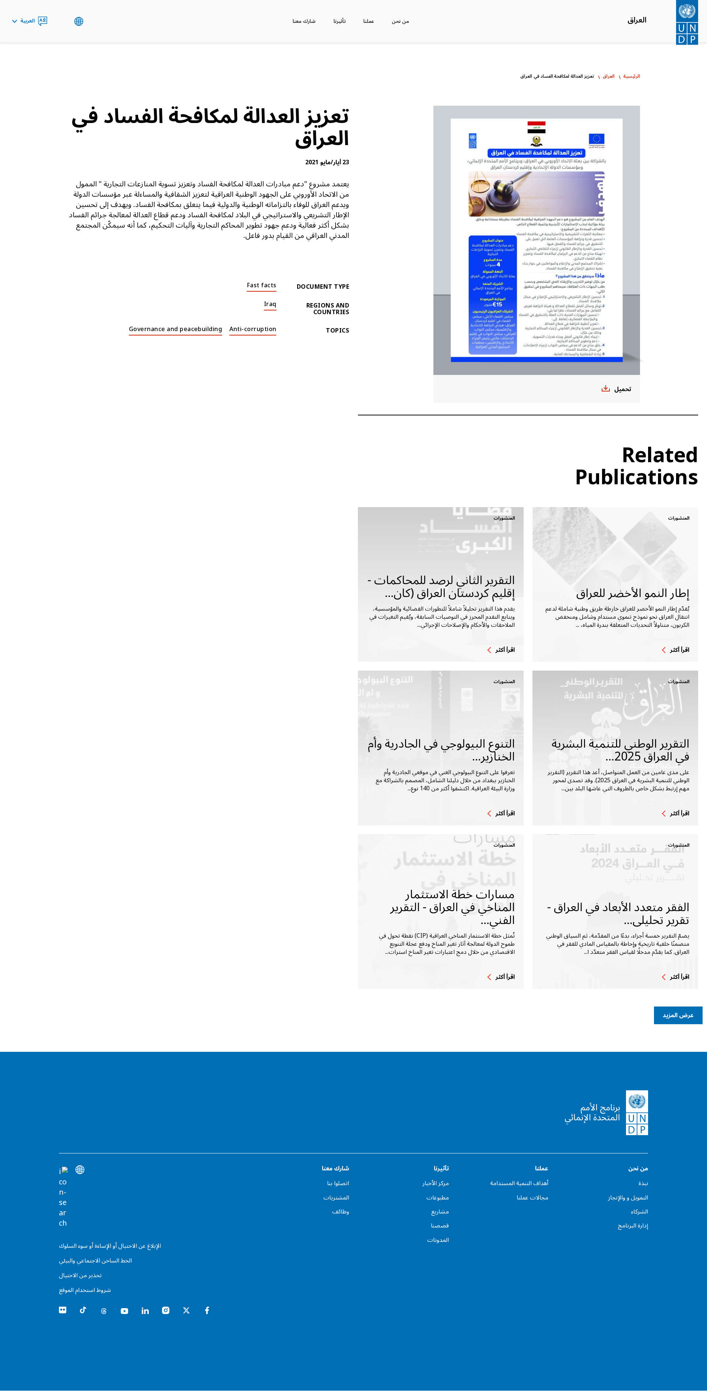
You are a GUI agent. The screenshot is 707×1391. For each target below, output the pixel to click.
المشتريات (336, 1198)
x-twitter (186, 1310)
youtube (124, 1310)
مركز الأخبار (435, 1183)
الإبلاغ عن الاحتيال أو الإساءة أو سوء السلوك (110, 1246)
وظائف (340, 1212)
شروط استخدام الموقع (85, 1290)
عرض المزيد (678, 1015)
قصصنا (440, 1226)
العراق (637, 20)
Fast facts (262, 285)
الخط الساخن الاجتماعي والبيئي (95, 1260)
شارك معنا (304, 21)
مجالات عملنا (532, 1198)
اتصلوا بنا (338, 1183)
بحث (60, 21)
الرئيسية (631, 76)
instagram (165, 1310)
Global (78, 21)
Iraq (270, 304)
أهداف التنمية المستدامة (519, 1183)
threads (104, 1310)
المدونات (438, 1240)
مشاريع (440, 1212)
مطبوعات (437, 1198)
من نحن (400, 21)
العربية (27, 21)
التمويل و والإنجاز (628, 1198)
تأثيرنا (340, 21)
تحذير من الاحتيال (80, 1275)
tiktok (83, 1310)
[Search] (63, 1198)
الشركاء (639, 1212)
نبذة (643, 1183)
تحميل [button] (622, 389)
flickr (62, 1310)
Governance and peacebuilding (175, 329)
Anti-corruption (252, 329)
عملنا (368, 21)
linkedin (145, 1310)
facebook (207, 1310)
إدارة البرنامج (633, 1226)
